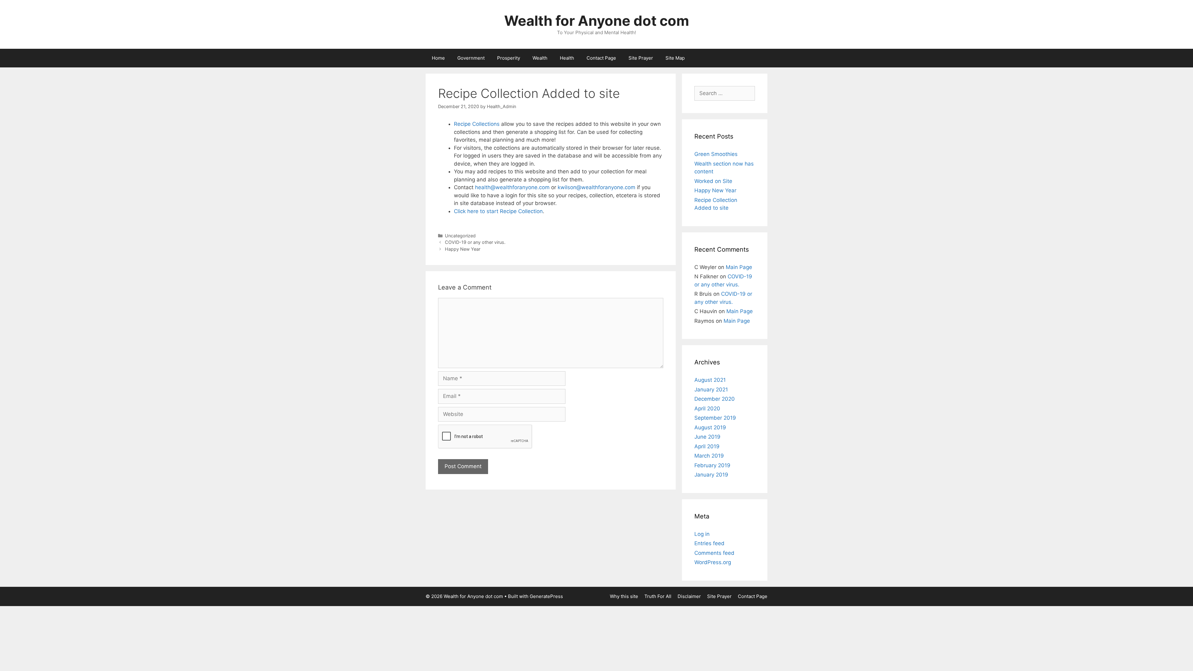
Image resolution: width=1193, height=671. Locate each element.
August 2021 (710, 380)
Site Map (675, 58)
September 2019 (715, 418)
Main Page (739, 267)
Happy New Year (462, 249)
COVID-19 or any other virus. (475, 242)
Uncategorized (460, 235)
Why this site (624, 596)
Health (567, 58)
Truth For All (657, 596)
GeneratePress (546, 596)
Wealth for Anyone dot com (596, 20)
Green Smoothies (716, 154)
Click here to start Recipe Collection (498, 211)
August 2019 (710, 427)
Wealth (540, 58)
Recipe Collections (477, 124)
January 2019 (711, 475)
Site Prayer (640, 58)
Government (471, 58)
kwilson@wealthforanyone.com (596, 187)
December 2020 (714, 399)
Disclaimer (689, 596)
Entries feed (709, 543)
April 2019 (707, 446)
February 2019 (712, 465)
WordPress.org (712, 562)
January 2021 (711, 389)
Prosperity (508, 58)
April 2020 (707, 408)
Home (438, 58)
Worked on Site (713, 181)
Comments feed (714, 553)
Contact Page (601, 58)
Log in (702, 534)
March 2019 (709, 456)
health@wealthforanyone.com (512, 187)
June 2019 (707, 437)
